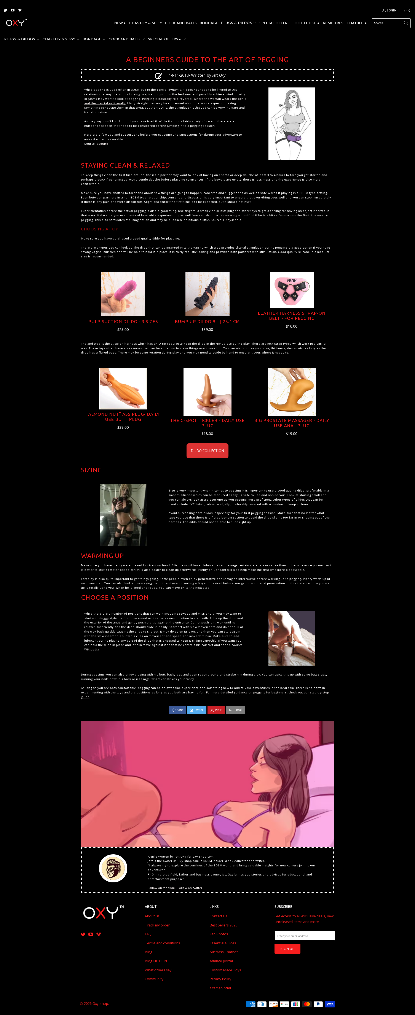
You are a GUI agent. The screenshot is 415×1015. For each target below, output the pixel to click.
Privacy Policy (220, 979)
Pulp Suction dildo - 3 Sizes (123, 321)
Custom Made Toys (225, 970)
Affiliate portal (221, 961)
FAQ (148, 934)
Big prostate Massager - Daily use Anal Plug (291, 423)
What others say (158, 970)
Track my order (157, 925)
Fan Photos (219, 934)
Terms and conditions (162, 943)
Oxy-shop (100, 1003)
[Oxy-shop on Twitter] (5, 10)
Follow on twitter (190, 888)
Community (154, 979)
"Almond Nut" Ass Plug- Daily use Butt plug (123, 417)
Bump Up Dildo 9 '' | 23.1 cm (207, 321)
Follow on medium (161, 888)
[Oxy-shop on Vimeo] (20, 10)
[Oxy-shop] (16, 23)
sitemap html (220, 988)
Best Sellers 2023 (223, 925)
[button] (239, 23)
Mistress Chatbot (224, 952)
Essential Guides (223, 943)
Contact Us (218, 916)
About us (152, 916)
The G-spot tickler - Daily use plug (207, 423)
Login (392, 10)
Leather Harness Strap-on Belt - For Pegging (292, 316)
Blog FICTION (156, 961)
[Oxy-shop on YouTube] (12, 10)
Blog (148, 952)
